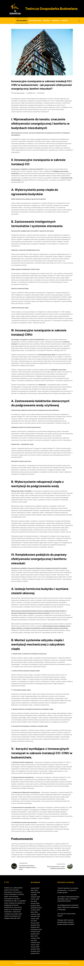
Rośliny (46, 20)
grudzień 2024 (35, 925)
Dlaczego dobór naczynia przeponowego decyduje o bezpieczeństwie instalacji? (65, 922)
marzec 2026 (35, 899)
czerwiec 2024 (35, 938)
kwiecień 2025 (35, 916)
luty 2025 (34, 921)
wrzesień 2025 (35, 910)
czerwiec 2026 (35, 892)
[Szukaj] (79, 20)
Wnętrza (55, 20)
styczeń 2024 (35, 947)
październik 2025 (36, 908)
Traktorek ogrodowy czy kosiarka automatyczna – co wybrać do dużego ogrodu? (67, 890)
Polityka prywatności (64, 963)
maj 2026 (34, 894)
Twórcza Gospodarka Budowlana (51, 9)
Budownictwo (35, 20)
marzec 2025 (35, 918)
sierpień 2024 (35, 934)
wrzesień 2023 (35, 951)
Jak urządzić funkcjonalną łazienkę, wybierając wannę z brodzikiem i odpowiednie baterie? (68, 899)
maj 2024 (34, 940)
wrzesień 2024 (35, 931)
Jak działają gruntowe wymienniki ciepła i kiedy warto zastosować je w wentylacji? (68, 907)
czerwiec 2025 (35, 914)
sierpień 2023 (35, 953)
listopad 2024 (35, 927)
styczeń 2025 (35, 923)
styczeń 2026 (35, 903)
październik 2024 (36, 929)
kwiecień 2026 (35, 897)
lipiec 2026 (34, 890)
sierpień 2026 (35, 888)
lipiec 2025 (34, 912)
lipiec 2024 (34, 936)
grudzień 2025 (35, 905)
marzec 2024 (35, 945)
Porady (64, 20)
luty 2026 (34, 901)
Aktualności (21, 20)
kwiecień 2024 (35, 942)
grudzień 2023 (35, 949)
